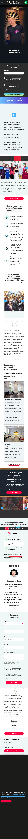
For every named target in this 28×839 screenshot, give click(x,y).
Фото (8, 6)
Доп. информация (9, 653)
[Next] (22, 301)
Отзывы (25, 6)
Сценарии (3, 6)
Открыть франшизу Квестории (14, 750)
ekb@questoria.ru (8, 744)
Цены (12, 6)
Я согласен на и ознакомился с (13, 79)
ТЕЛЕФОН (6, 70)
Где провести (19, 6)
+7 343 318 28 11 (15, 588)
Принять (6, 801)
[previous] (1, 168)
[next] (26, 168)
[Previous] (5, 301)
